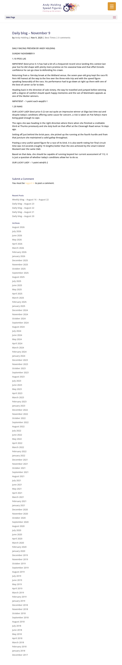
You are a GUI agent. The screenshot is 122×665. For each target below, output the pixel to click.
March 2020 (18, 542)
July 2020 (16, 530)
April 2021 (17, 492)
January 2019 (18, 600)
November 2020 (20, 513)
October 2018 (19, 613)
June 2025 (17, 285)
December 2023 (20, 360)
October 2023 (19, 368)
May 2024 (17, 339)
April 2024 (17, 343)
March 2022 (18, 447)
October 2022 (19, 418)
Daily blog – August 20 (23, 216)
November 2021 (20, 463)
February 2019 (19, 596)
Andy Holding (22, 37)
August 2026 (18, 227)
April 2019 (17, 588)
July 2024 (16, 331)
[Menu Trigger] (112, 6)
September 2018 (20, 617)
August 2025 (18, 277)
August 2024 (18, 326)
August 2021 (18, 476)
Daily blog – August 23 (23, 203)
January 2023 (18, 405)
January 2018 (18, 650)
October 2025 (19, 268)
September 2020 (20, 522)
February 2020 (19, 546)
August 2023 (18, 376)
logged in (30, 183)
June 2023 (17, 385)
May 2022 (17, 439)
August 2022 (18, 426)
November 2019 (20, 559)
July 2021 (16, 480)
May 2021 (17, 488)
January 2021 (18, 505)
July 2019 (16, 576)
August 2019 (18, 571)
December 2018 (20, 605)
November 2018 (20, 609)
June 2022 (17, 434)
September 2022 (20, 422)
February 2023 (19, 401)
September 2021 (20, 472)
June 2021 (17, 484)
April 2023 (17, 393)
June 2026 (17, 235)
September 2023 (20, 372)
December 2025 (20, 260)
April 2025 (17, 293)
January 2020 (18, 551)
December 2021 (20, 459)
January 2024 (18, 355)
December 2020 (20, 509)
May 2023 (17, 389)
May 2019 (17, 584)
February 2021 (19, 501)
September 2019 (20, 567)
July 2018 (16, 625)
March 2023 (18, 397)
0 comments (64, 37)
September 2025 (20, 272)
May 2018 (17, 634)
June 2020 (17, 534)
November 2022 (20, 414)
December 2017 (20, 654)
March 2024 (18, 347)
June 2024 (17, 335)
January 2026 (18, 256)
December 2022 (20, 409)
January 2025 (18, 306)
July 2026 (16, 231)
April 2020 (17, 538)
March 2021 (18, 497)
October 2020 (19, 517)
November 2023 (20, 364)
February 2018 (19, 646)
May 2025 (17, 289)
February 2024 (19, 351)
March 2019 (18, 592)
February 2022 (19, 451)
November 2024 (20, 314)
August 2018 (18, 621)
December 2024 (20, 310)
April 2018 (17, 638)
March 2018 (18, 642)
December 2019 (20, 555)
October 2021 (19, 468)
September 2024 (20, 322)
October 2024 (19, 318)
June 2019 (17, 580)
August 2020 (18, 526)
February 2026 (19, 252)
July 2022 (16, 430)
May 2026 (17, 239)
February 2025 (19, 301)
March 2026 (18, 247)
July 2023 (16, 380)
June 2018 (17, 630)
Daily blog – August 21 (23, 212)
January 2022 (18, 455)
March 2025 (18, 297)
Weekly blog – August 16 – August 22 (30, 199)
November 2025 (20, 264)
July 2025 (16, 281)
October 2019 (19, 563)
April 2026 (17, 243)
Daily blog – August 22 (23, 207)
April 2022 (17, 443)
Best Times (50, 37)
